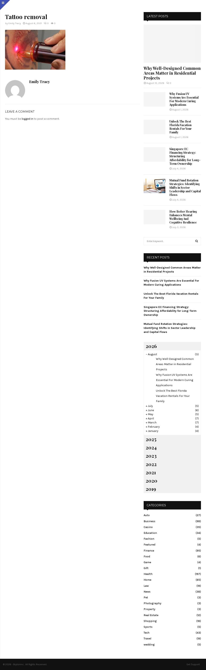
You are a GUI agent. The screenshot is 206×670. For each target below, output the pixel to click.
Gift (146, 568)
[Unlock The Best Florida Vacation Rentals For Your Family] (154, 127)
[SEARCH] (196, 241)
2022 (151, 464)
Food (147, 556)
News (147, 591)
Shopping (150, 621)
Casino (148, 527)
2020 (151, 480)
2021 (151, 472)
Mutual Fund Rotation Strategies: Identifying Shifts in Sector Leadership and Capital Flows (185, 187)
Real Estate (151, 615)
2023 (151, 455)
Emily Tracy (14, 23)
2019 (151, 489)
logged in (27, 118)
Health (148, 574)
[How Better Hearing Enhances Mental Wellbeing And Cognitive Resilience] (154, 217)
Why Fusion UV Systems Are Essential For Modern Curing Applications (184, 99)
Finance (149, 550)
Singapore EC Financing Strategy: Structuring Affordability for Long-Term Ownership (184, 156)
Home (147, 579)
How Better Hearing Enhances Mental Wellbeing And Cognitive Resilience (183, 217)
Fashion (149, 538)
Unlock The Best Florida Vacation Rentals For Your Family (180, 126)
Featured (149, 544)
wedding (149, 644)
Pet (146, 597)
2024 (151, 447)
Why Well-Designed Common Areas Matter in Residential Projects (172, 72)
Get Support (193, 664)
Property (149, 609)
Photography (152, 603)
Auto (147, 515)
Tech (146, 632)
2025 (151, 439)
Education (150, 533)
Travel (147, 638)
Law (146, 586)
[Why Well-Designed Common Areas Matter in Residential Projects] (172, 44)
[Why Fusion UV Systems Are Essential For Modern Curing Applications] (154, 99)
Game (147, 562)
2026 (151, 346)
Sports (148, 627)
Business (149, 521)
